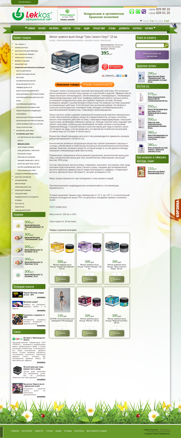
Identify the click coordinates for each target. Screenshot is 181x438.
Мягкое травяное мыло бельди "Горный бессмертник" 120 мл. (62, 267)
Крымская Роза (21, 47)
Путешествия (99, 28)
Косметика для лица (25, 130)
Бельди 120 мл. (24, 144)
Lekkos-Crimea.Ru (151, 430)
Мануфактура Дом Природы (26, 51)
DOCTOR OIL (143, 86)
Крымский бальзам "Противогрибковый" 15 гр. (34, 227)
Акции (86, 28)
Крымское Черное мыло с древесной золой (33, 385)
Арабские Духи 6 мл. (23, 187)
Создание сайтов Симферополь (157, 434)
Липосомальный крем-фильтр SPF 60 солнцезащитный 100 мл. (158, 99)
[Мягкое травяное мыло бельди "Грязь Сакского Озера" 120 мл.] (75, 77)
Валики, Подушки (22, 61)
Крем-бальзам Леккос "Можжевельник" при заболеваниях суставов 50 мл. (157, 79)
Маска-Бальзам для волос (27, 91)
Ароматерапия (21, 180)
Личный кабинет (25, 2)
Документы (124, 28)
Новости (66, 28)
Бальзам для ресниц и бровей (29, 117)
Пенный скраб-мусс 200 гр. (28, 160)
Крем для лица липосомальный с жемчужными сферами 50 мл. (157, 125)
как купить (27, 431)
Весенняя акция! (30, 302)
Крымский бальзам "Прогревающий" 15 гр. (34, 238)
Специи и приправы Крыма (26, 174)
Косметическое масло (26, 81)
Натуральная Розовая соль (28, 107)
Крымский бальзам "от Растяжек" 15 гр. (34, 251)
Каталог (42, 28)
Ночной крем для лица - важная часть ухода (33, 368)
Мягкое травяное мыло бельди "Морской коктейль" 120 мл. (117, 321)
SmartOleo (19, 207)
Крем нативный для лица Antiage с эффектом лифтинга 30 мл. (158, 149)
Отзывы (112, 28)
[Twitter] (120, 75)
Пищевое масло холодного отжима (27, 198)
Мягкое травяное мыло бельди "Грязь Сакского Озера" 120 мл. (116, 267)
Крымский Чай (21, 64)
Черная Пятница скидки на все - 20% (33, 294)
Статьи (77, 28)
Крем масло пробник (26, 157)
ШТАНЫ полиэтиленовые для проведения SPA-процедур (62, 320)
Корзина (149, 28)
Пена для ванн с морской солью (30, 94)
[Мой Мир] (126, 75)
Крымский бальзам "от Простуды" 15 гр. (34, 263)
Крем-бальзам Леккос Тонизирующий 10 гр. (156, 172)
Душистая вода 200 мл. (25, 74)
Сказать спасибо (67, 19)
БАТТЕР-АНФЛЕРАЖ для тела (29, 167)
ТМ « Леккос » (20, 44)
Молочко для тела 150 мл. (28, 164)
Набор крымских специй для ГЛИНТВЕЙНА (28, 112)
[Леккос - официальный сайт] (32, 21)
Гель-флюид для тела (27, 170)
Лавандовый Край (22, 210)
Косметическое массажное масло (29, 138)
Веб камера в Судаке (97, 431)
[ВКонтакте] (117, 75)
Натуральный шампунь (26, 104)
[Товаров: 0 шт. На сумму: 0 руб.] (177, 209)
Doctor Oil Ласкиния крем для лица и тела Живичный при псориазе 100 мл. (157, 112)
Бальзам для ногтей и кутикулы (30, 120)
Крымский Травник (23, 190)
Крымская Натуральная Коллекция (30, 67)
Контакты (137, 28)
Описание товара (67, 84)
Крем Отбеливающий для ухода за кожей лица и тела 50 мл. (158, 137)
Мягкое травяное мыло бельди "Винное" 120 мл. (89, 320)
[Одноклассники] (123, 75)
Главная (31, 28)
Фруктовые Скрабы (26, 147)
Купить (62, 279)
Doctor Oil (19, 203)
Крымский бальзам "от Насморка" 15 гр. (34, 275)
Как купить (54, 28)
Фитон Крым (20, 183)
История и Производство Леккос (34, 339)
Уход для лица (21, 193)
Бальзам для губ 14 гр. (25, 84)
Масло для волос (23, 71)
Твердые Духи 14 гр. (24, 87)
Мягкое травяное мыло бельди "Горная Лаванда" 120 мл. (89, 267)
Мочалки (20, 77)
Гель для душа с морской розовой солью (28, 152)
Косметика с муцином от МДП (34, 316)
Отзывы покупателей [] (97, 84)
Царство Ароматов (23, 177)
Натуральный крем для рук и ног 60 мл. (30, 99)
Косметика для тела (25, 134)
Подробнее (41, 297)
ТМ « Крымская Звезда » (25, 54)
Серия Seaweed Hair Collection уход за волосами (29, 125)
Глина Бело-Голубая (23, 57)
